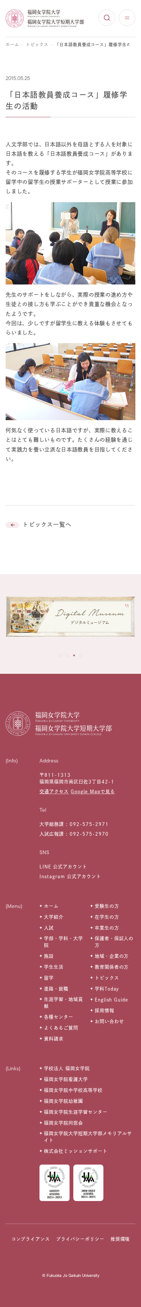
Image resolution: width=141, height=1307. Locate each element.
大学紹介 (54, 917)
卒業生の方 (107, 928)
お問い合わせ (109, 1021)
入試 (49, 928)
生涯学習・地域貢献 (63, 1002)
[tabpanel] (70, 619)
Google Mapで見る (93, 791)
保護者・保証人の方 (114, 941)
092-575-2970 (89, 834)
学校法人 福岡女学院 (67, 1068)
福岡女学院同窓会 (63, 1123)
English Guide (111, 999)
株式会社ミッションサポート (75, 1151)
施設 (49, 956)
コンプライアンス (30, 1239)
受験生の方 (107, 906)
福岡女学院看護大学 (66, 1079)
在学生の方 (107, 917)
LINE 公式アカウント (63, 866)
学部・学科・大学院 (63, 941)
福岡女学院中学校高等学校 (73, 1090)
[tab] (60, 655)
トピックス (37, 44)
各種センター (58, 1017)
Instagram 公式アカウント (70, 876)
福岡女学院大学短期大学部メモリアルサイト (88, 1136)
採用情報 (104, 1010)
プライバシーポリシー (80, 1239)
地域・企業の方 (112, 956)
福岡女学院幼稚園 (63, 1101)
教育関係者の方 (112, 967)
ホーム (12, 44)
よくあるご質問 (61, 1028)
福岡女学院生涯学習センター (75, 1112)
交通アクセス (54, 791)
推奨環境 (120, 1239)
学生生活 (54, 967)
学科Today (107, 988)
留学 (49, 978)
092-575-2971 (89, 824)
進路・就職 (56, 988)
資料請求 (54, 1038)
